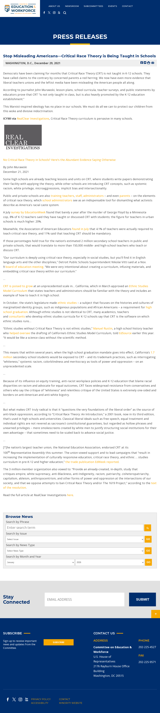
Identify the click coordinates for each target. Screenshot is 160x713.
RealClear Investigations (33, 118)
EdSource (125, 333)
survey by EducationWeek (28, 212)
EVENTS (112, 6)
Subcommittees (93, 6)
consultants (17, 316)
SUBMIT (142, 599)
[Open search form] (64, 13)
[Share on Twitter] (145, 62)
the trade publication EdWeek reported (92, 462)
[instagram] (54, 12)
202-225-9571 (147, 662)
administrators (93, 196)
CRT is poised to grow (18, 286)
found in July (80, 229)
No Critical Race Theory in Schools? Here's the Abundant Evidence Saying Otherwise (59, 160)
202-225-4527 (147, 647)
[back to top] (155, 614)
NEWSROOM (72, 6)
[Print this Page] (148, 62)
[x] (49, 12)
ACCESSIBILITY (39, 703)
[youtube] (59, 12)
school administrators (57, 200)
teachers (68, 196)
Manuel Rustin (102, 328)
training (56, 196)
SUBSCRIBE (58, 642)
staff (79, 196)
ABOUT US (54, 6)
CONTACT (127, 6)
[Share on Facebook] (141, 62)
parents (125, 196)
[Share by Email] (153, 62)
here (70, 495)
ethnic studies (67, 303)
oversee (25, 333)
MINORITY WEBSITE (70, 703)
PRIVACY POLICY (41, 699)
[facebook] (44, 12)
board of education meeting (24, 267)
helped (14, 333)
